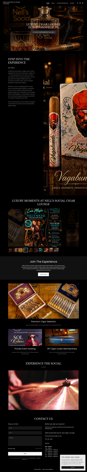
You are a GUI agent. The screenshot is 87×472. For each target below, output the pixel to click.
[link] (14, 4)
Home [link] (47, 3)
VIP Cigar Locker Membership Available (43, 32)
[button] (82, 3)
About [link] (53, 3)
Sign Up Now (43, 274)
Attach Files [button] (12, 448)
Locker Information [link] (62, 3)
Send (25, 453)
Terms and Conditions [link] (47, 469)
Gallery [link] (72, 3)
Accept (73, 467)
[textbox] (25, 428)
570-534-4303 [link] (48, 439)
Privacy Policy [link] (32, 458)
